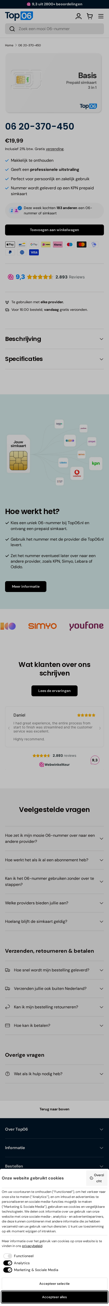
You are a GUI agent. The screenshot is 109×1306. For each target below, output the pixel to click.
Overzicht (99, 1178)
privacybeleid (32, 1246)
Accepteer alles (54, 1297)
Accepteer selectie (54, 1283)
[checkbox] (17, 1256)
